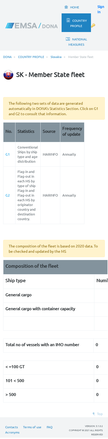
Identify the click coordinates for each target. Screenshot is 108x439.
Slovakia (56, 57)
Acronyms (12, 432)
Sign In (101, 9)
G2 (8, 195)
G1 (8, 154)
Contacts (11, 427)
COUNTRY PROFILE (31, 57)
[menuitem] (71, 6)
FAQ (49, 427)
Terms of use (32, 427)
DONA (7, 57)
